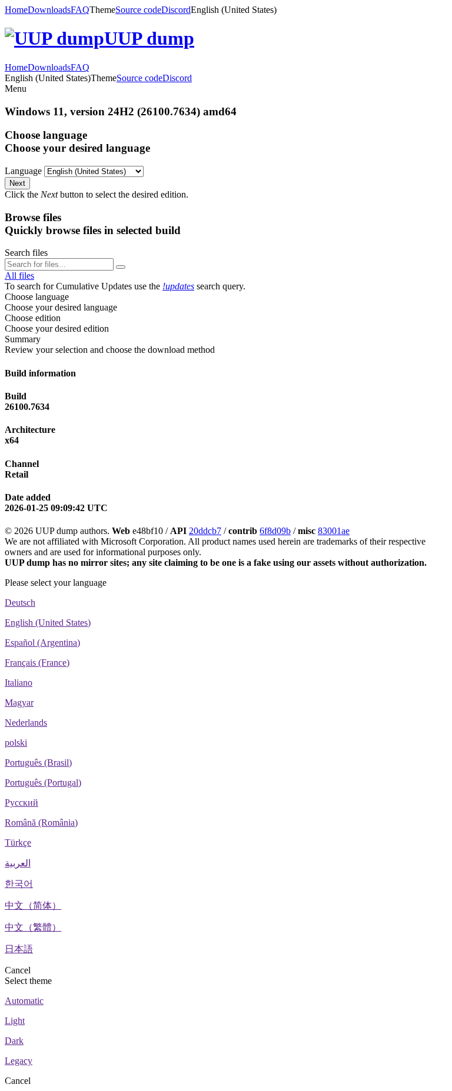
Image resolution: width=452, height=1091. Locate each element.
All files (19, 276)
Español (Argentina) (42, 643)
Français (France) (37, 663)
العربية (18, 863)
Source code (138, 10)
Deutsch (20, 603)
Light (15, 1021)
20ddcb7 (205, 531)
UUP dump (149, 38)
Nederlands (26, 723)
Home (16, 10)
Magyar (19, 703)
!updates (178, 286)
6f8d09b (275, 531)
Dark (14, 1041)
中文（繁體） (33, 927)
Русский (21, 803)
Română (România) (41, 823)
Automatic (24, 1001)
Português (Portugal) (43, 783)
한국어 (19, 884)
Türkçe (18, 843)
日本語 (19, 949)
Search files (26, 253)
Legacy (18, 1061)
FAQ (80, 10)
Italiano (18, 683)
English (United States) (48, 623)
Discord (176, 10)
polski (16, 743)
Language (23, 171)
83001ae (334, 531)
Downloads (49, 10)
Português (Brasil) (38, 763)
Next (17, 183)
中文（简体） (33, 905)
